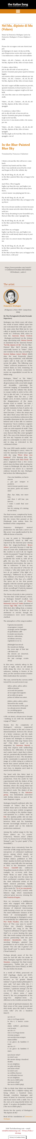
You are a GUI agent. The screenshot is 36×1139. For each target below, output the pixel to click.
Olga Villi (13, 606)
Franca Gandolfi (11, 868)
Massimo (7, 962)
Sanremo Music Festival (22, 336)
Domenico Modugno (12, 306)
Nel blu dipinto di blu (12, 345)
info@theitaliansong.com (11, 1131)
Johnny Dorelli (26, 340)
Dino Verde (24, 460)
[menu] (18, 11)
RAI (5, 817)
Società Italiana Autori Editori (15, 354)
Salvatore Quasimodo (12, 940)
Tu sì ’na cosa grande (24, 888)
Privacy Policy (27, 1131)
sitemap (18, 1133)
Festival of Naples (13, 897)
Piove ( (21, 455)
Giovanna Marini (22, 745)
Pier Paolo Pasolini (11, 922)
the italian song (15, 6)
